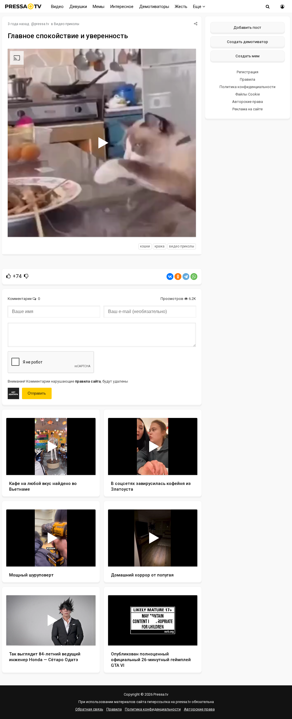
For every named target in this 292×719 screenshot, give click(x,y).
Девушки (78, 6)
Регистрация (247, 72)
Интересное (121, 6)
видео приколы (181, 246)
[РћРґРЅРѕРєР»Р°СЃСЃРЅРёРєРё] (178, 276)
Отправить (37, 393)
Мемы (98, 6)
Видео (57, 6)
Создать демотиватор (247, 41)
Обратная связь (89, 709)
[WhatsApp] (193, 276)
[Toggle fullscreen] (184, 227)
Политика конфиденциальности (247, 87)
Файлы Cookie (247, 94)
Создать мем (247, 56)
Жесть (181, 6)
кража (160, 246)
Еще (197, 6)
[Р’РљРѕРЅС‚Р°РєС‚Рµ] (170, 276)
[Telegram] (185, 276)
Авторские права (247, 101)
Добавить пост (247, 27)
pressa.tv (42, 24)
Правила (247, 79)
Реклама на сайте (247, 109)
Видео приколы (66, 24)
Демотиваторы (154, 6)
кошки (145, 246)
